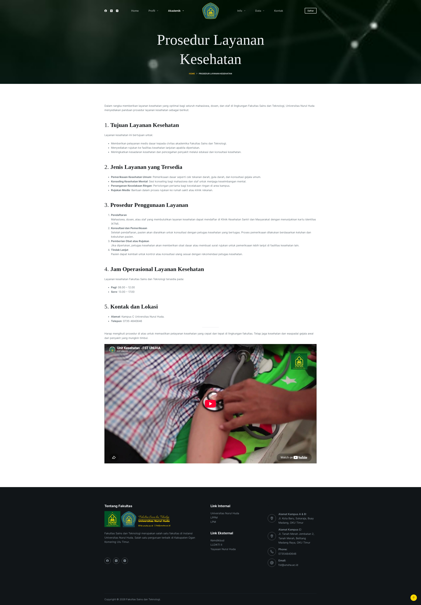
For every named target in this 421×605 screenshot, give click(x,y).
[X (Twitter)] (111, 11)
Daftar (311, 10)
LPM (213, 521)
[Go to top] (413, 597)
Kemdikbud (217, 540)
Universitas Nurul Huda (224, 513)
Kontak (278, 10)
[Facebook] (105, 11)
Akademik (174, 10)
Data (258, 10)
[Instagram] (117, 11)
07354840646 (287, 553)
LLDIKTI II (216, 544)
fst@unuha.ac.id (288, 565)
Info (239, 10)
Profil (152, 10)
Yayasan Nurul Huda (223, 549)
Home (135, 10)
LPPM (214, 517)
